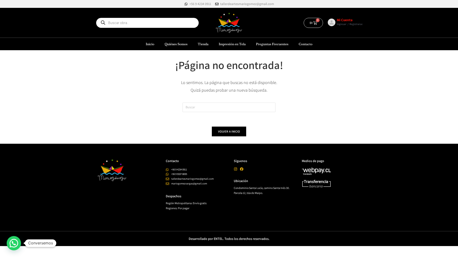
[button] (14, 243)
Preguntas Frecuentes (272, 44)
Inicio (150, 44)
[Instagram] (235, 169)
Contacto (305, 44)
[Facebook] (242, 169)
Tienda (203, 44)
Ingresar (341, 24)
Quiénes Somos (176, 44)
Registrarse (356, 24)
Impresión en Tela (232, 44)
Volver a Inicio (229, 131)
